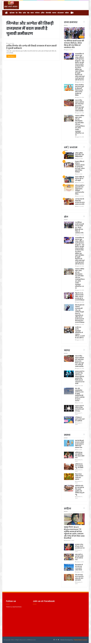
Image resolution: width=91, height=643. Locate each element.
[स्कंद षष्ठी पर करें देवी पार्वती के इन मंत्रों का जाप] (69, 557)
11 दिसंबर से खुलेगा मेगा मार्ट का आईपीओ (80, 419)
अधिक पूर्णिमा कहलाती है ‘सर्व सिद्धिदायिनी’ (79, 154)
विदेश (20, 13)
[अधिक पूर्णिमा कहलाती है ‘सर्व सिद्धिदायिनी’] (69, 155)
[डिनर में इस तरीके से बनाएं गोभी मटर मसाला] (69, 476)
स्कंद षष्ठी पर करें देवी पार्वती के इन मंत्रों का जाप (79, 557)
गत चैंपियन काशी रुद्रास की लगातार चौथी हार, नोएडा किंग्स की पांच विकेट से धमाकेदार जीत (74, 44)
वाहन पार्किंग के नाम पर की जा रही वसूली (79, 178)
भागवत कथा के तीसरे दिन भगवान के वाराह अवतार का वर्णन (80, 201)
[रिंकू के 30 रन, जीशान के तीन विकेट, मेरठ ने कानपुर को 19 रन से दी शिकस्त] (69, 295)
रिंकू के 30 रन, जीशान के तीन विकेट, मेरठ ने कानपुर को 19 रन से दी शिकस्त (79, 296)
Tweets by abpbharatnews (14, 606)
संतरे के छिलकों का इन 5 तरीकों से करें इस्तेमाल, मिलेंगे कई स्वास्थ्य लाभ (79, 444)
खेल (28, 13)
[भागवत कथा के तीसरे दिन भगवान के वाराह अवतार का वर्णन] (69, 201)
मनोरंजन (37, 13)
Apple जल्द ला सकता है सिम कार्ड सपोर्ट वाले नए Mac (79, 408)
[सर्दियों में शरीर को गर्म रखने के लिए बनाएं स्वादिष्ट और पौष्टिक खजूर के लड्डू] (69, 488)
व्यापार (32, 13)
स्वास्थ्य (54, 13)
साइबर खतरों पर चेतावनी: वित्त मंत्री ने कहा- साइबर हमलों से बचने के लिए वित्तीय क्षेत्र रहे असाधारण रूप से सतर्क (79, 377)
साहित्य (67, 13)
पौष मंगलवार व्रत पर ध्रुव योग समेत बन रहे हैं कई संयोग (79, 577)
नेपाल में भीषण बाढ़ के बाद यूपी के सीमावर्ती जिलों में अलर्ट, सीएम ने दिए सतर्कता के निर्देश (79, 90)
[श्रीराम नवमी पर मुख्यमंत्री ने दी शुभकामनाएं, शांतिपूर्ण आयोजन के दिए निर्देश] (69, 188)
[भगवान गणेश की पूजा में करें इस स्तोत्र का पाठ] (69, 547)
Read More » (11, 56)
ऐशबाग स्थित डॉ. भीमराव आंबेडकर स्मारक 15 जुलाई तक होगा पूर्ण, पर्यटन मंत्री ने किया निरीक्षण (80, 167)
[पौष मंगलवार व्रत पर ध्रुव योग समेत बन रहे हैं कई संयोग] (69, 577)
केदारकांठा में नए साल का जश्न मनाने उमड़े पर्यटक (79, 567)
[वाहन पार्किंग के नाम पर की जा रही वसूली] (69, 179)
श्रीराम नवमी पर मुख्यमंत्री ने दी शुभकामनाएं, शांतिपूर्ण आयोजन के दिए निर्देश (79, 189)
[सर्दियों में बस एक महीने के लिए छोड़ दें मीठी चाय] (69, 455)
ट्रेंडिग (42, 13)
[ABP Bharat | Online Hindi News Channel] (11, 5)
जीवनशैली (48, 13)
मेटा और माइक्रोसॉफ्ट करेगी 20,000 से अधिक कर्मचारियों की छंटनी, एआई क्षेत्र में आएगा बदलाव (79, 395)
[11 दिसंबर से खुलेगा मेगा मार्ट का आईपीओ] (69, 420)
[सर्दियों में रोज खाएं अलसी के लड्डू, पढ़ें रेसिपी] (69, 466)
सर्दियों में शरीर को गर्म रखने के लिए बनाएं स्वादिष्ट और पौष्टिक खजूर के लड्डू (79, 490)
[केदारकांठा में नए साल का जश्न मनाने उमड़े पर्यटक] (69, 567)
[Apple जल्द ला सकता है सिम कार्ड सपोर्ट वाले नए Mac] (69, 408)
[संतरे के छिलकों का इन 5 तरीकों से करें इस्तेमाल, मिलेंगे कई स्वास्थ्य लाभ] (69, 443)
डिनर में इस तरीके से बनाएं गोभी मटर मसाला (79, 476)
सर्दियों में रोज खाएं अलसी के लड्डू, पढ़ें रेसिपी (79, 466)
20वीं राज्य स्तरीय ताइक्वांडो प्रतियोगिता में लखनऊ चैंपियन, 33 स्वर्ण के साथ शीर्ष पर (80, 332)
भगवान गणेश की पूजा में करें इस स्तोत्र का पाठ (80, 546)
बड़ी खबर (12, 13)
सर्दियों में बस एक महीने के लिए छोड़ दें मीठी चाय (79, 455)
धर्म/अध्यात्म (60, 13)
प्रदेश (24, 13)
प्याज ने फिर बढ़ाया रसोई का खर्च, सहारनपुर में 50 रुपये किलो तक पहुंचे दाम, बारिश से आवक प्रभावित (79, 105)
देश (17, 13)
